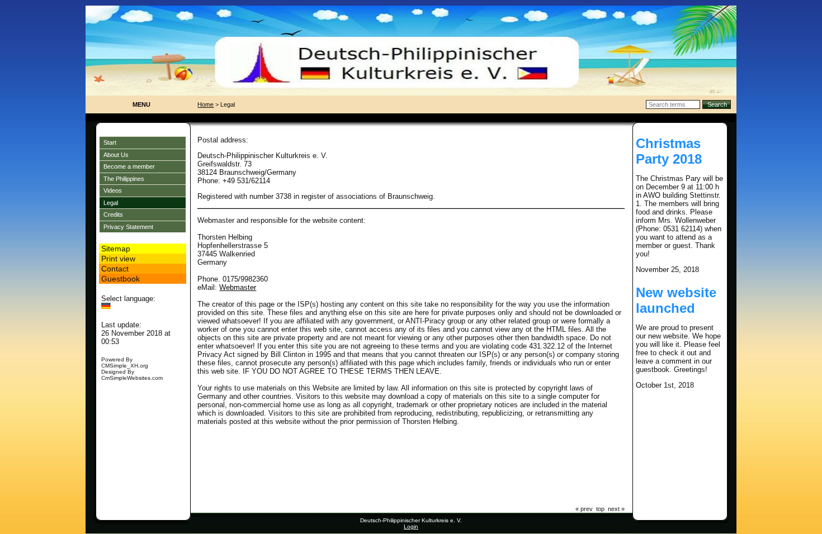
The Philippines (123, 178)
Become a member (129, 166)
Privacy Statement (128, 226)
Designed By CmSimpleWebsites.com (132, 375)
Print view (118, 258)
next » (616, 509)
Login (411, 526)
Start (109, 142)
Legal (110, 202)
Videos (112, 190)
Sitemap (115, 248)
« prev (584, 509)
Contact (115, 268)
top (600, 509)
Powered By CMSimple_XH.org (124, 362)
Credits (113, 214)
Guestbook (120, 278)
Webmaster (237, 287)
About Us (116, 154)
